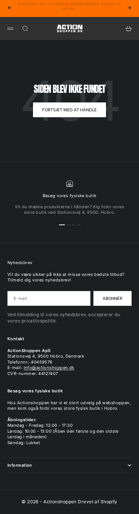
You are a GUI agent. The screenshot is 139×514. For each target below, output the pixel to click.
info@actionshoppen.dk (49, 367)
